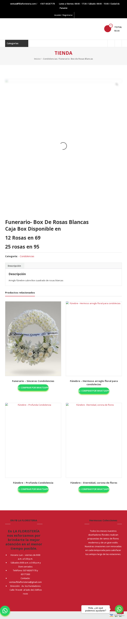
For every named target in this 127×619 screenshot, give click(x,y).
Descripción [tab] (14, 265)
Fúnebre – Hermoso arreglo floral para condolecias (94, 382)
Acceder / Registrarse (63, 15)
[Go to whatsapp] (119, 609)
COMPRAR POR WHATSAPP (34, 387)
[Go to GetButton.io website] (119, 616)
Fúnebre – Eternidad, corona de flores (93, 482)
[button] (5, 611)
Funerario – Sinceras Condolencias (33, 381)
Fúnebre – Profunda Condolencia (33, 482)
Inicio (37, 58)
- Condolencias (49, 58)
